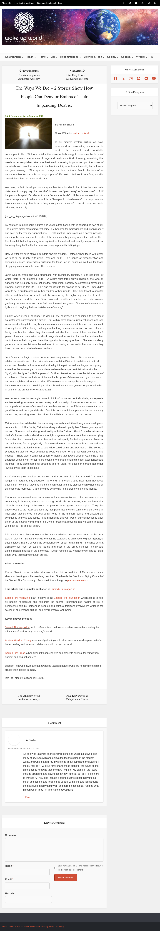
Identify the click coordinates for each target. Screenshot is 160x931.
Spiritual (126, 56)
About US (6, 3)
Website (10, 893)
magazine (63, 589)
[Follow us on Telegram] (146, 78)
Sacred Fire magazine (17, 598)
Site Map (60, 926)
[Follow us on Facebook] (115, 78)
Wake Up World (81, 133)
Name (9, 865)
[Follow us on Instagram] (130, 78)
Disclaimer (35, 926)
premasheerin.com (77, 580)
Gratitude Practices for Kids (49, 3)
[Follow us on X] (123, 78)
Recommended (69, 56)
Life (53, 56)
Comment (11, 835)
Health (29, 56)
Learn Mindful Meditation (24, 3)
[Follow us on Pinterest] (138, 78)
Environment (13, 56)
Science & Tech (93, 56)
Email (9, 879)
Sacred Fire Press (15, 653)
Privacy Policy (48, 926)
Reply (27, 797)
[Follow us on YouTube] (154, 78)
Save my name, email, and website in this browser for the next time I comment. (80, 868)
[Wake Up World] (80, 27)
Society (111, 56)
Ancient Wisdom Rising (18, 640)
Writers (140, 56)
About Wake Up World (19, 926)
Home (42, 56)
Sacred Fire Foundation (67, 598)
